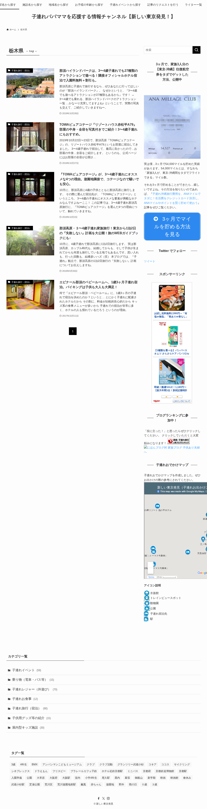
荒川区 (49, 784)
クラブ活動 (106, 764)
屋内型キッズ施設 (28, 727)
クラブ (91, 764)
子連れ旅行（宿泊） (30, 708)
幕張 (127, 777)
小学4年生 (91, 777)
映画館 (174, 777)
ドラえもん (41, 771)
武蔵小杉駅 (17, 784)
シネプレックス (20, 771)
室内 (77, 777)
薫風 (83, 784)
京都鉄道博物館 (165, 771)
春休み (187, 777)
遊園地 (110, 784)
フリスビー (59, 771)
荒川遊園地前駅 (66, 784)
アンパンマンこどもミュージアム (62, 764)
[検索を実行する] (196, 50)
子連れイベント (26, 670)
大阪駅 (66, 777)
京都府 (147, 771)
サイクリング (182, 764)
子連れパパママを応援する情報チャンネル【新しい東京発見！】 (103, 16)
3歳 (13, 764)
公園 (29, 777)
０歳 (144, 784)
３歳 (154, 784)
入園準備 (16, 777)
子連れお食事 (25, 699)
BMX (35, 764)
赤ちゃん (96, 784)
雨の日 (133, 784)
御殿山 (139, 777)
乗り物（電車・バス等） (33, 679)
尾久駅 (106, 777)
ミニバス (133, 771)
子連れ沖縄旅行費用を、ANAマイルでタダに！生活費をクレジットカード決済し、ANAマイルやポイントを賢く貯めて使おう (172, 198)
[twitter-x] (103, 798)
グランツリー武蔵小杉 (130, 764)
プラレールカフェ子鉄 (84, 771)
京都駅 (183, 771)
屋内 (117, 777)
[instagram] (108, 798)
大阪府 (53, 777)
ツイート (149, 261)
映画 (163, 777)
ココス (165, 764)
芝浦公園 (34, 784)
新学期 (151, 777)
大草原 (41, 777)
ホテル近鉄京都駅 (112, 771)
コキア (152, 764)
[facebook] (98, 798)
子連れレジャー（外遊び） (34, 689)
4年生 (23, 764)
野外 (121, 784)
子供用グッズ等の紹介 (31, 718)
